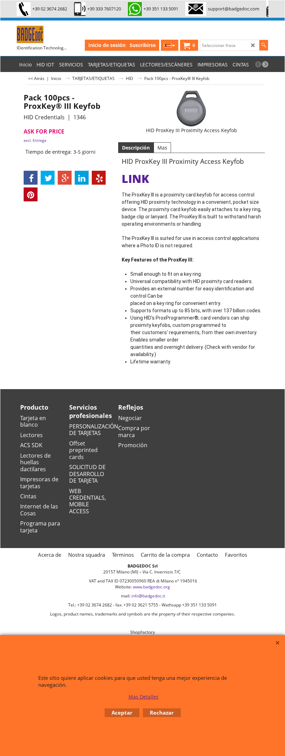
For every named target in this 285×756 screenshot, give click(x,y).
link (135, 178)
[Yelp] (99, 178)
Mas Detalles (143, 696)
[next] (265, 64)
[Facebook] (31, 178)
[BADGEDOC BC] (79, 34)
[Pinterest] (31, 194)
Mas (162, 147)
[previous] (258, 64)
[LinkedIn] (82, 178)
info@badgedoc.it (148, 596)
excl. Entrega (35, 140)
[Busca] (263, 45)
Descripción (136, 147)
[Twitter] (48, 178)
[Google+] (65, 178)
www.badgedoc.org (151, 587)
